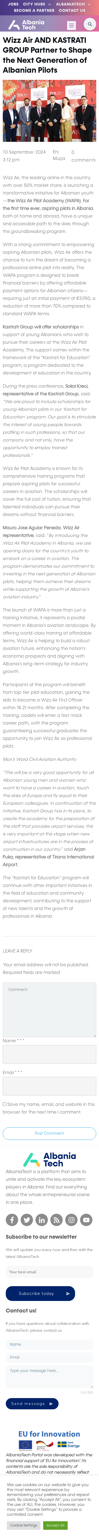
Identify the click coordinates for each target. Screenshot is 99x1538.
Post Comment (49, 1133)
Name (13, 1041)
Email (12, 1073)
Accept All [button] (55, 1525)
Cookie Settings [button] (23, 1525)
